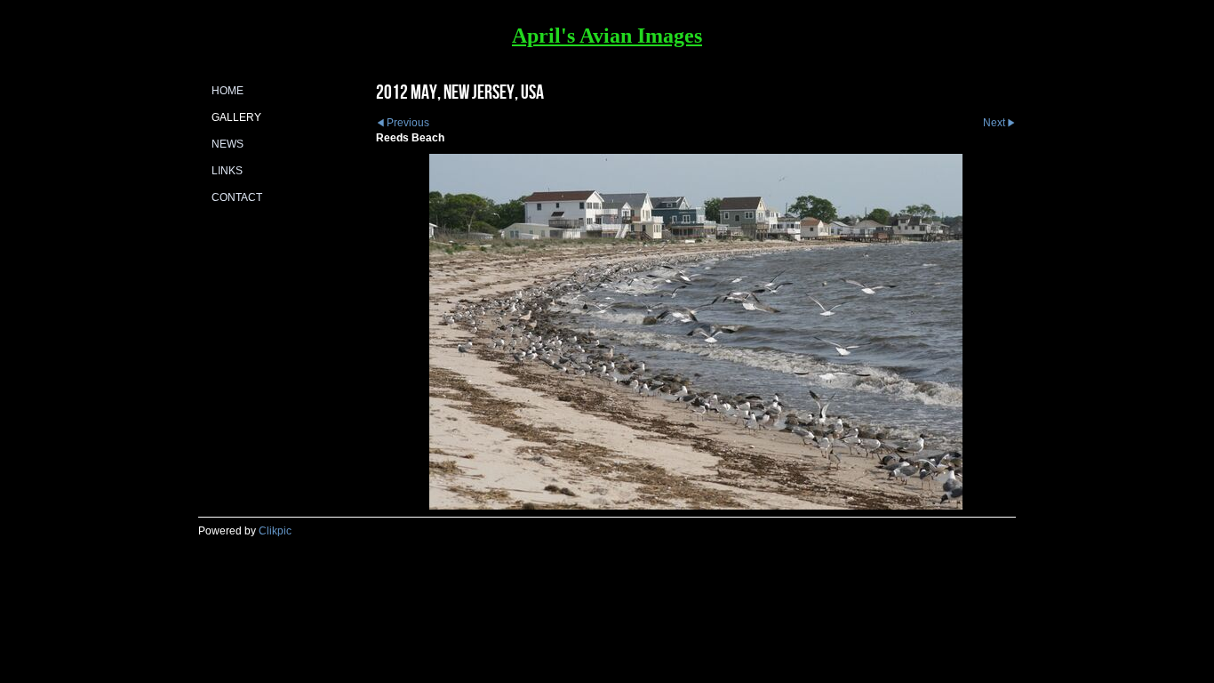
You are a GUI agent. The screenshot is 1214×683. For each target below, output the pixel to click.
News (228, 144)
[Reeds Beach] (696, 332)
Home (228, 90)
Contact (237, 197)
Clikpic (275, 531)
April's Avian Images (607, 35)
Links (227, 171)
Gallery (236, 117)
